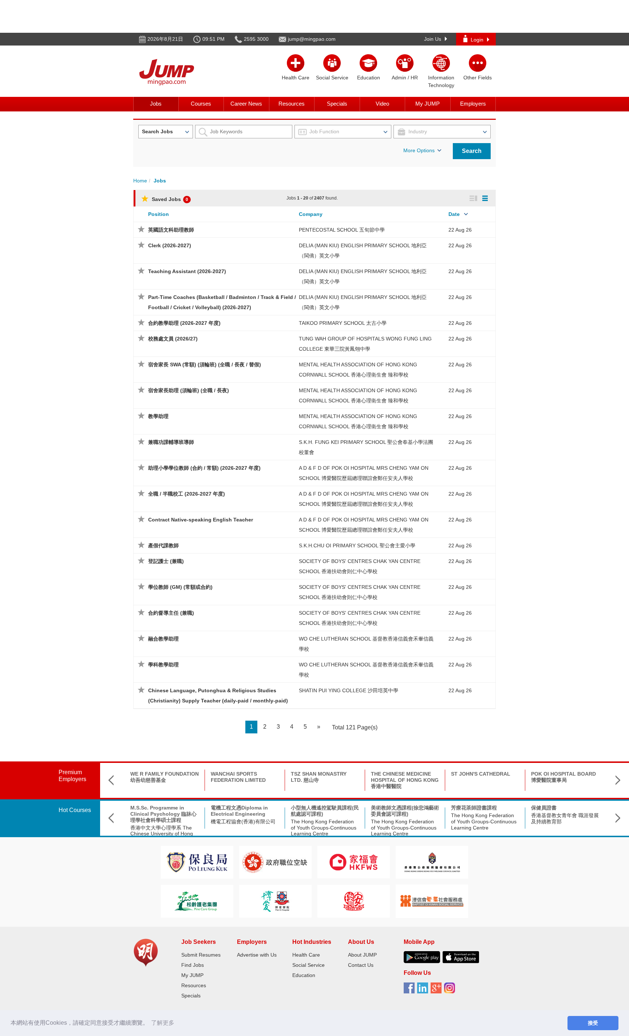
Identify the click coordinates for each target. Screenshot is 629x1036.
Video (382, 104)
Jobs (156, 104)
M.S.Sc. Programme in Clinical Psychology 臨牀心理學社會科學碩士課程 (163, 814)
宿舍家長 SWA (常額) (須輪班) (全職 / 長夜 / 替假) (204, 364)
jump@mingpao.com (312, 39)
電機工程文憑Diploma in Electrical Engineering (239, 811)
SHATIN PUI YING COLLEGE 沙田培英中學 (348, 690)
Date (454, 214)
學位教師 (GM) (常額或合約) (180, 587)
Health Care (306, 955)
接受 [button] (593, 1023)
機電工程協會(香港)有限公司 (243, 821)
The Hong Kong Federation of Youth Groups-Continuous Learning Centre (323, 828)
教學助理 (158, 416)
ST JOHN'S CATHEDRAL (480, 774)
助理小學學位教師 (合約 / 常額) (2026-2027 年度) (204, 468)
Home (140, 181)
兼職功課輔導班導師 (171, 442)
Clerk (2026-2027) (169, 245)
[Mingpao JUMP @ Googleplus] (437, 990)
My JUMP (427, 104)
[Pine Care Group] (197, 901)
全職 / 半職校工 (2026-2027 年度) (186, 494)
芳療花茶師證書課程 (474, 808)
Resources (291, 104)
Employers (473, 104)
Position (158, 214)
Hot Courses (75, 810)
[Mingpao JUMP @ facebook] (410, 990)
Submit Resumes (201, 955)
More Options (419, 150)
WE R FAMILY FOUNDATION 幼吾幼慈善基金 (164, 777)
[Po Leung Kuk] (197, 862)
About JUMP (362, 955)
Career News (246, 104)
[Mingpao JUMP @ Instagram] (451, 990)
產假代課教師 (163, 545)
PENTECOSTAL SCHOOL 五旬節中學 (342, 230)
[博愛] (275, 901)
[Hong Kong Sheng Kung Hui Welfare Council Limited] (432, 862)
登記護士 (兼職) (166, 561)
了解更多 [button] (162, 1023)
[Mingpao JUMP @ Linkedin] (424, 990)
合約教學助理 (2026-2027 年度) (184, 323)
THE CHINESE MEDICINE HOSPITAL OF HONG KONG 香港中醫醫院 (405, 780)
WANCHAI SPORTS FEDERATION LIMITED (238, 777)
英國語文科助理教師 (171, 230)
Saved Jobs (169, 199)
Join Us (432, 39)
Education (303, 975)
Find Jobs (192, 965)
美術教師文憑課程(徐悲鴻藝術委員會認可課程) (405, 811)
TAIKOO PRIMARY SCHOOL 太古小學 (343, 323)
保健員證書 (544, 808)
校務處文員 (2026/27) (173, 339)
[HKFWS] (353, 862)
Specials (337, 104)
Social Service (308, 965)
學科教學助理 (163, 664)
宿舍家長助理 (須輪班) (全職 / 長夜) (188, 390)
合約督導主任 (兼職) (171, 613)
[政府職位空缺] (275, 862)
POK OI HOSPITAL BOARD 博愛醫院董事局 (563, 777)
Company (311, 214)
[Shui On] (354, 901)
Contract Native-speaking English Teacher (200, 520)
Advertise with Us (257, 955)
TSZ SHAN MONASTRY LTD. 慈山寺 (319, 777)
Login (477, 40)
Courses (201, 104)
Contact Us (360, 965)
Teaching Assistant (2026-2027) (187, 271)
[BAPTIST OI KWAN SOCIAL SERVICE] (432, 901)
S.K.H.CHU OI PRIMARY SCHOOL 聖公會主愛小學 (357, 545)
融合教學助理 (163, 639)
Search (472, 151)
